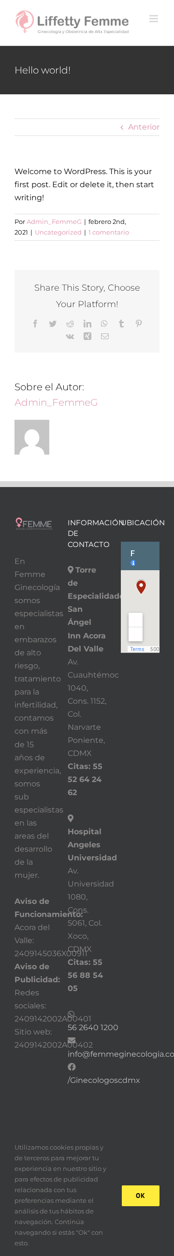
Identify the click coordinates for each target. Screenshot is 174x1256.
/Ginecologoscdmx (104, 1080)
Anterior (144, 127)
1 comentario (108, 232)
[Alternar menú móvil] (154, 19)
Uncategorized (58, 232)
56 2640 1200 (93, 1027)
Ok (140, 1195)
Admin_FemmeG (54, 221)
